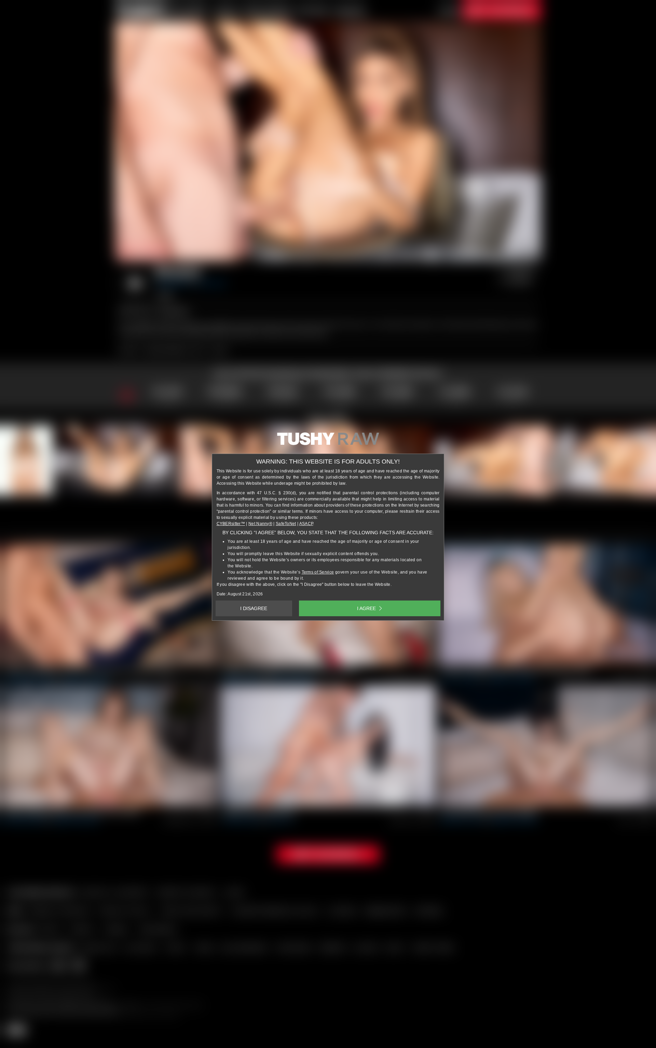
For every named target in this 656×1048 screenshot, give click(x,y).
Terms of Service (318, 572)
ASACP (306, 523)
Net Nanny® (260, 523)
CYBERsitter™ (231, 523)
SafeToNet (286, 523)
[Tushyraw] (328, 441)
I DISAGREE (253, 608)
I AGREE (366, 608)
